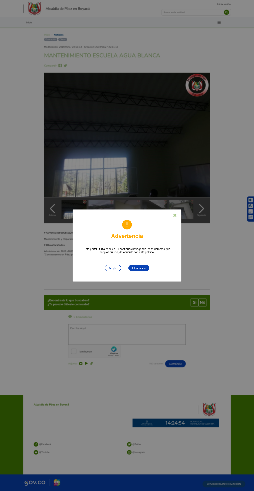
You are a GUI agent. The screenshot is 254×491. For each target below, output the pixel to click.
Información (138, 268)
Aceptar (113, 268)
